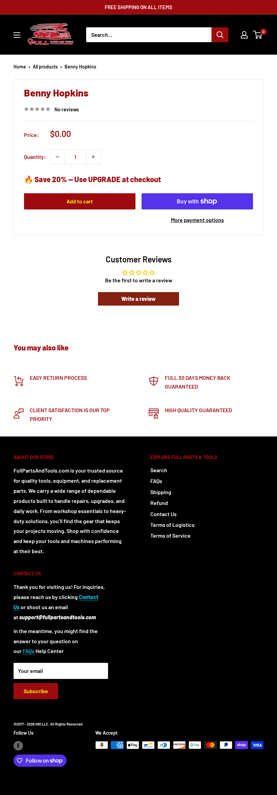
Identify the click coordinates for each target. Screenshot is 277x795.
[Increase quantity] (93, 157)
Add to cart (80, 201)
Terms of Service (170, 535)
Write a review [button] (138, 298)
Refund (159, 503)
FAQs (156, 481)
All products (45, 66)
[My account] (244, 34)
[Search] (219, 34)
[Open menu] (17, 35)
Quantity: (35, 156)
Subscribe (36, 691)
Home (20, 66)
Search (158, 470)
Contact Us (163, 514)
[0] (258, 35)
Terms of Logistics (172, 524)
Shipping (160, 492)
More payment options (197, 220)
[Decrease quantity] (57, 157)
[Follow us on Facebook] (18, 745)
